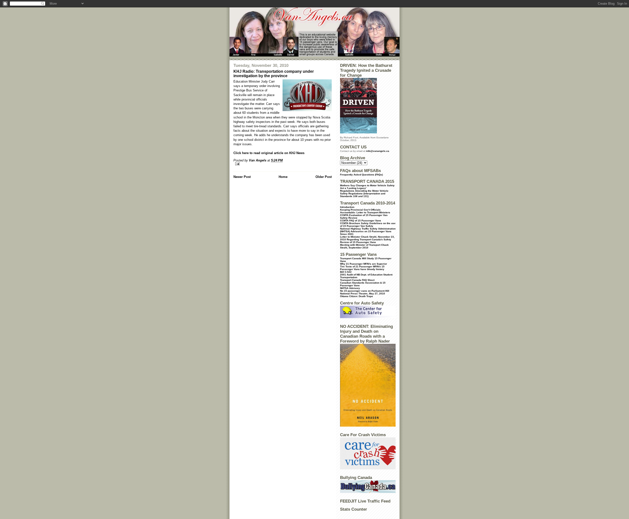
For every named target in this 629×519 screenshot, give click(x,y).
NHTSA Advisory (350, 288)
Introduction (347, 207)
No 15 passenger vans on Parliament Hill (364, 290)
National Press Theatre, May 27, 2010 (362, 293)
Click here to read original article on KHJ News (268, 153)
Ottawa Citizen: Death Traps (356, 296)
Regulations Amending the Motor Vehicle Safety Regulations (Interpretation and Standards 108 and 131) (364, 193)
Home (283, 177)
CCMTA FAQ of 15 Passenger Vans (360, 220)
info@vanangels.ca (377, 151)
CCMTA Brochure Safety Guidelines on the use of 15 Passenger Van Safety (368, 224)
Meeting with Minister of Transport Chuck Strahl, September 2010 (364, 246)
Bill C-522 (346, 272)
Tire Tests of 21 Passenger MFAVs (360, 266)
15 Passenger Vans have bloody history (362, 268)
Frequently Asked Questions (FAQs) (361, 174)
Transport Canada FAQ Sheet (357, 280)
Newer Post (242, 177)
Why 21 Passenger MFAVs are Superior (363, 263)
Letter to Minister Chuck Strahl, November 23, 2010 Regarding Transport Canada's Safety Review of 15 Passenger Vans (367, 239)
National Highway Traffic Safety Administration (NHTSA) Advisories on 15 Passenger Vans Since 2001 (368, 231)
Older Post (323, 177)
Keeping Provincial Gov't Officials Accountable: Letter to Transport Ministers (365, 211)
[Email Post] (282, 163)
